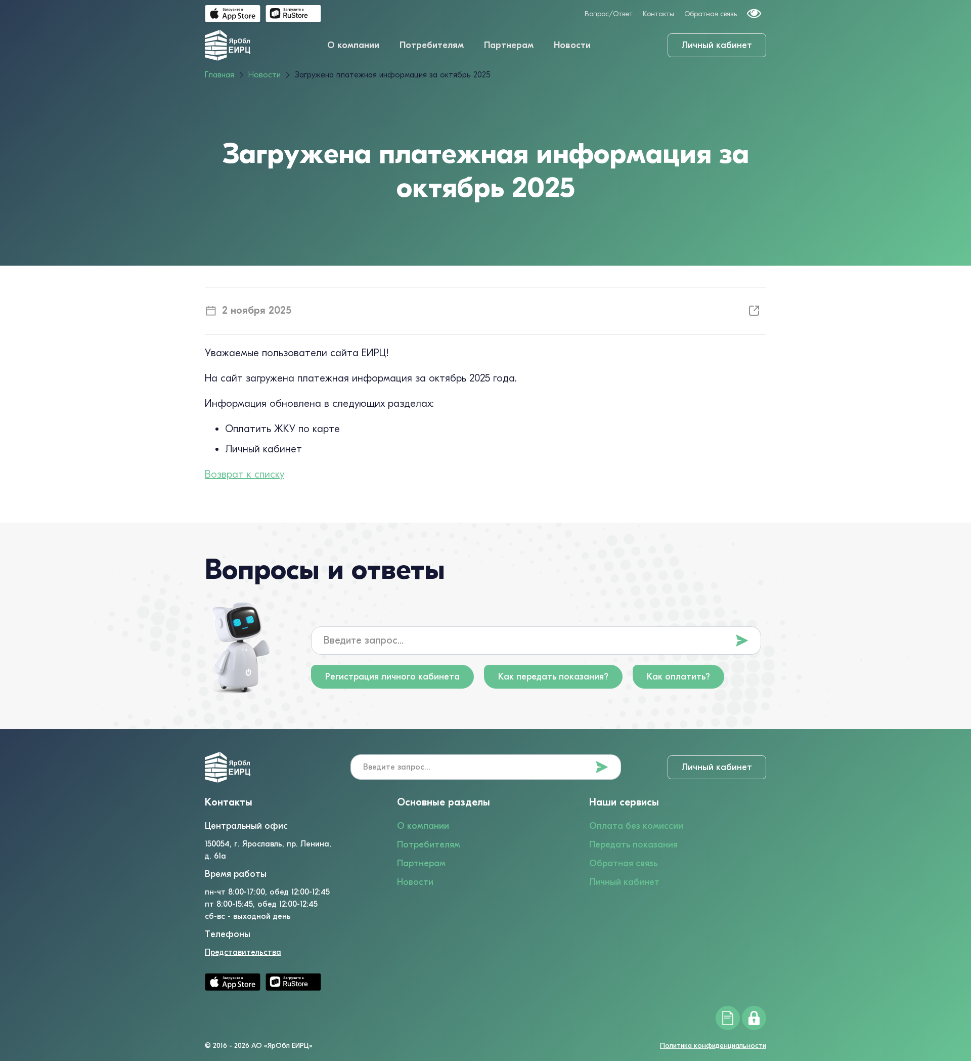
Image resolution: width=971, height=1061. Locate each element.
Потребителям (432, 45)
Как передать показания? (553, 676)
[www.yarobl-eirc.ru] (227, 45)
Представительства (243, 952)
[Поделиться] (754, 311)
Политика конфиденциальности (713, 1045)
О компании (353, 45)
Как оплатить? (678, 676)
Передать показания (633, 844)
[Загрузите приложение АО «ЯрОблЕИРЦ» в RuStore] (293, 13)
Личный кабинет (717, 45)
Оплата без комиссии (636, 826)
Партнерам (509, 45)
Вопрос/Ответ (609, 14)
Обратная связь (710, 14)
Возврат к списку (244, 474)
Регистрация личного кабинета (392, 676)
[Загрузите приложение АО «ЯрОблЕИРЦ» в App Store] (232, 13)
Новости (572, 45)
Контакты (658, 14)
